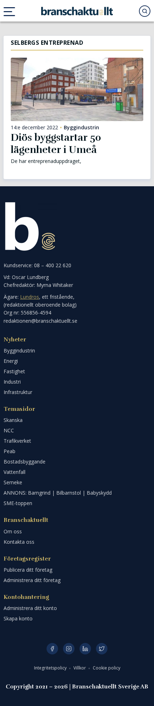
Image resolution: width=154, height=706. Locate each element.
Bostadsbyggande (24, 461)
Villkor (80, 668)
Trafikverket (17, 440)
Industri (12, 381)
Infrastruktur (18, 392)
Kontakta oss (19, 541)
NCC (9, 430)
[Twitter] (101, 648)
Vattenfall (14, 472)
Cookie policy (106, 668)
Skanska (13, 420)
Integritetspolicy (51, 668)
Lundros (29, 296)
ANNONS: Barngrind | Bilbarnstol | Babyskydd (58, 492)
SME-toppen (18, 503)
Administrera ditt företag (32, 580)
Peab (9, 451)
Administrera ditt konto (30, 608)
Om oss (13, 531)
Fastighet (14, 371)
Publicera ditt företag (28, 569)
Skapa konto (18, 618)
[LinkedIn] (85, 648)
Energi (11, 360)
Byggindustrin (81, 127)
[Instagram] (68, 648)
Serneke (13, 482)
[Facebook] (52, 648)
